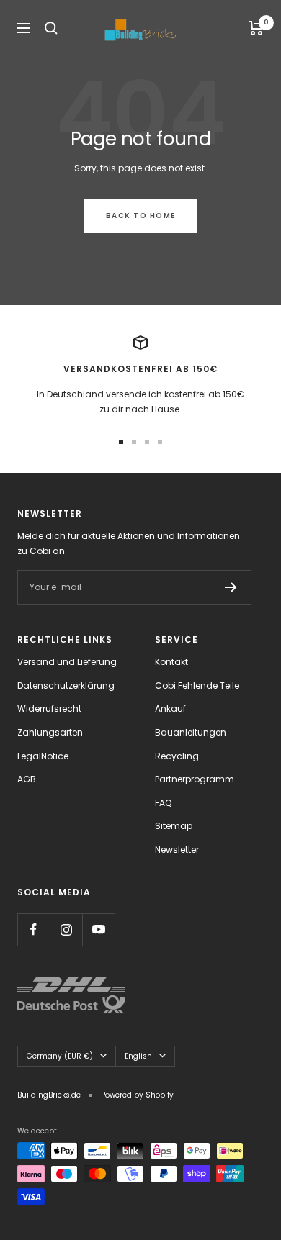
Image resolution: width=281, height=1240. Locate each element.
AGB (26, 779)
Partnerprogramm (194, 779)
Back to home (141, 215)
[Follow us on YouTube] (98, 929)
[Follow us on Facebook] (33, 929)
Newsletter (177, 849)
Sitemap (173, 826)
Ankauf (170, 708)
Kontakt (171, 662)
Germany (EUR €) (60, 1056)
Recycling (177, 756)
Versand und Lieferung (67, 662)
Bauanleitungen (190, 732)
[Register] (231, 587)
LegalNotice (42, 756)
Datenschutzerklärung (66, 685)
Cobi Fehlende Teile (197, 685)
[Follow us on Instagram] (66, 929)
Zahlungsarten (50, 732)
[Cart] (256, 28)
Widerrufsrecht (49, 708)
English (138, 1056)
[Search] (51, 28)
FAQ (163, 803)
